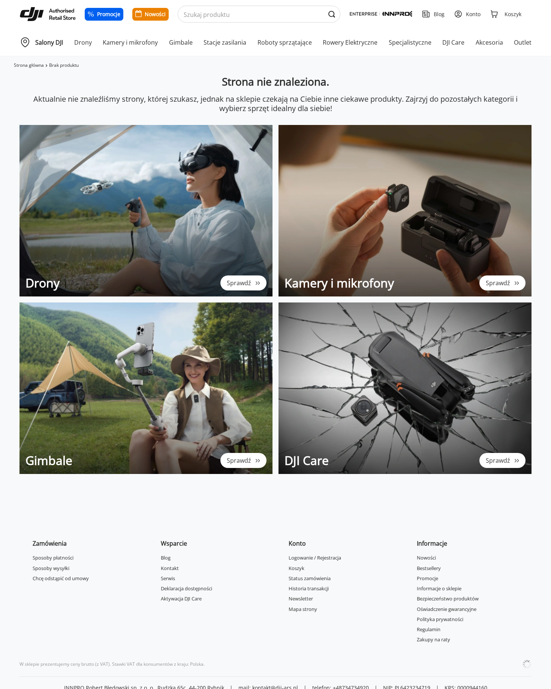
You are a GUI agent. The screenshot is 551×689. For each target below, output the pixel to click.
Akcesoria (489, 42)
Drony (83, 42)
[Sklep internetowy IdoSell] (527, 664)
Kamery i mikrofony (130, 42)
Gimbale (181, 42)
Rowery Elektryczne (350, 42)
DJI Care (453, 42)
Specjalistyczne (410, 42)
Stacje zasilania (225, 42)
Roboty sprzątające (285, 42)
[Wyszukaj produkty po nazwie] (331, 14)
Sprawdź (239, 283)
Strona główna (29, 65)
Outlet (523, 42)
